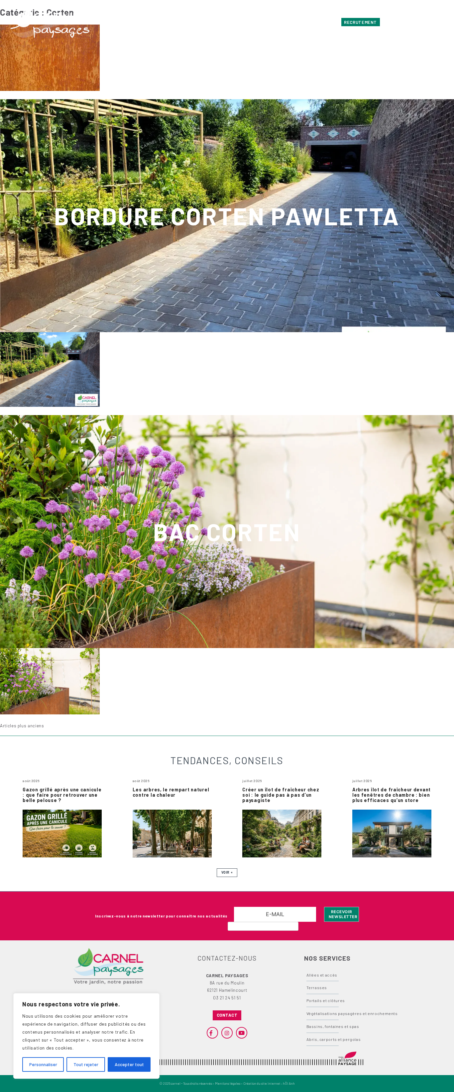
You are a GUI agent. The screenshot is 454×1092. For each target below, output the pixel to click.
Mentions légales (227, 1083)
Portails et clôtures (325, 1000)
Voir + (227, 872)
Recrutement (360, 22)
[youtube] (428, 22)
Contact (294, 22)
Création (153, 22)
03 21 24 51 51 (227, 997)
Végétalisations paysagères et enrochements (352, 1013)
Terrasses (316, 987)
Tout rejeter (85, 1064)
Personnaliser (43, 1064)
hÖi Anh (289, 1083)
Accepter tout (129, 1064)
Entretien (179, 22)
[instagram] (416, 22)
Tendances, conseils (255, 22)
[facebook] (404, 22)
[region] (86, 1036)
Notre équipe (323, 22)
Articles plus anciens (22, 725)
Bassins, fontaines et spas (332, 1026)
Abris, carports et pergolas (333, 1039)
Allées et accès (321, 975)
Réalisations (211, 22)
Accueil (129, 22)
